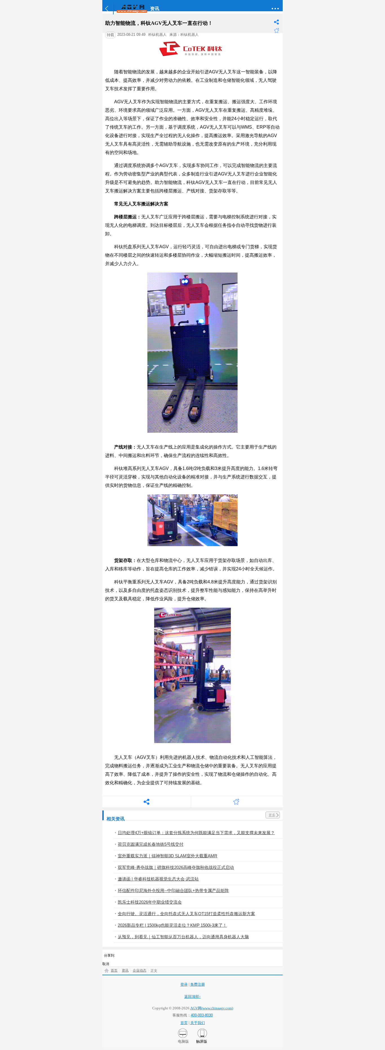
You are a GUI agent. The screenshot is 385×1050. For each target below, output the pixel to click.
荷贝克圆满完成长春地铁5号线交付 (150, 844)
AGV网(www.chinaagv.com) (211, 1008)
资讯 (125, 970)
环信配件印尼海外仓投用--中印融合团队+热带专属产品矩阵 (173, 890)
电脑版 (183, 1041)
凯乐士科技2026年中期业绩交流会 (150, 902)
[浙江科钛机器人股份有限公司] (192, 58)
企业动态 (139, 970)
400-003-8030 (202, 1015)
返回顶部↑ (192, 996)
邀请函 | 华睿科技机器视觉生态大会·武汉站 (158, 879)
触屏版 (201, 1041)
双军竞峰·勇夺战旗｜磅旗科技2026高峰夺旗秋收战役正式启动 (176, 867)
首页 (114, 970)
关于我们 (197, 1023)
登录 (184, 984)
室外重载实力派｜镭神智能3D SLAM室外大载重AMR (167, 855)
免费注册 (197, 984)
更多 (272, 815)
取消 (105, 964)
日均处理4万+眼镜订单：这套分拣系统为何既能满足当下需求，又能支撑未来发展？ (196, 832)
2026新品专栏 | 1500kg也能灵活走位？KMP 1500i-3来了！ (172, 925)
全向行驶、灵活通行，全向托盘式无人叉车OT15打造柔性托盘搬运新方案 (186, 913)
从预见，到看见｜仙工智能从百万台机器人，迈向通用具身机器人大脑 (183, 936)
